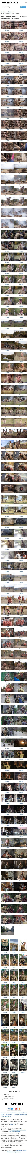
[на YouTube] (15, 1108)
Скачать (7, 30)
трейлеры (3, 1112)
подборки (9, 1114)
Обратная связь (21, 1150)
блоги (25, 1112)
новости (9, 1112)
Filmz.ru (12, 1124)
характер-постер (9, 1098)
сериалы (20, 1112)
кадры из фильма (9, 1096)
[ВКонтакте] (8, 1108)
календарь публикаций (20, 1114)
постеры (6, 1094)
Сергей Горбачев (14, 1131)
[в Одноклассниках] (19, 1108)
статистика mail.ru (6, 1116)
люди (2, 1114)
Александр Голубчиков (19, 1130)
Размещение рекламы (14, 1151)
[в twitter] (12, 1108)
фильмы (14, 1112)
